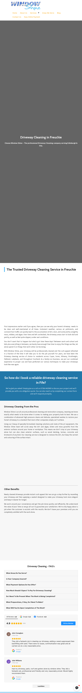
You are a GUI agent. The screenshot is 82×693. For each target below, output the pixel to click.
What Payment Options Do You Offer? (21, 585)
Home (14, 13)
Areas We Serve (48, 13)
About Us (23, 13)
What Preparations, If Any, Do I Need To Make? (24, 602)
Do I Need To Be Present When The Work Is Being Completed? (30, 596)
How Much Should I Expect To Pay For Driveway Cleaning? (29, 590)
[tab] (41, 573)
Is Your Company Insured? (16, 579)
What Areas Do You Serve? (16, 573)
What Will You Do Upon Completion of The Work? (25, 608)
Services (33, 13)
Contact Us (16, 17)
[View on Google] (9, 634)
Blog (58, 13)
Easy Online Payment (32, 17)
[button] (77, 688)
